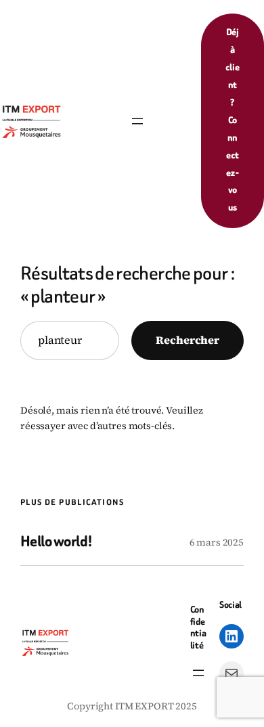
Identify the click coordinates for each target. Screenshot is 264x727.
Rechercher (187, 339)
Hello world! (56, 542)
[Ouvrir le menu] (137, 121)
